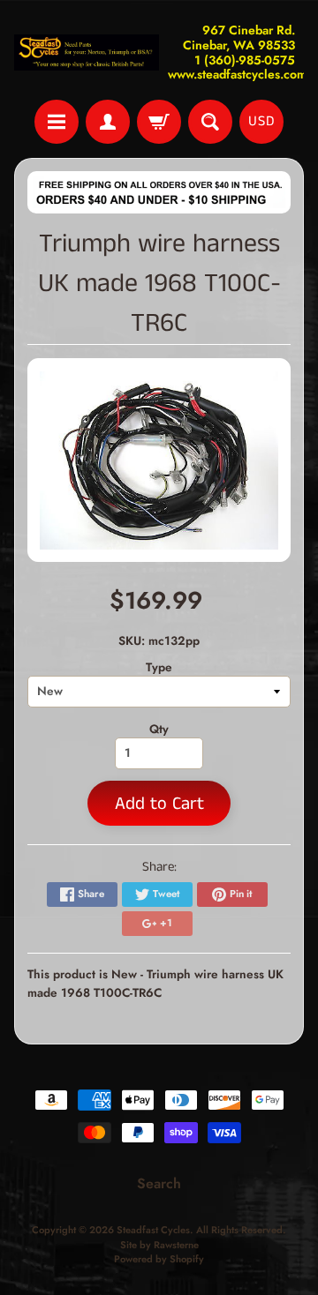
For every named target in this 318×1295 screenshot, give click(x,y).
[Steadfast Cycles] (86, 52)
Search (159, 1183)
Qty (159, 728)
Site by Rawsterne (159, 1245)
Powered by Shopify (159, 1259)
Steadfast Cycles (153, 1230)
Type (159, 667)
